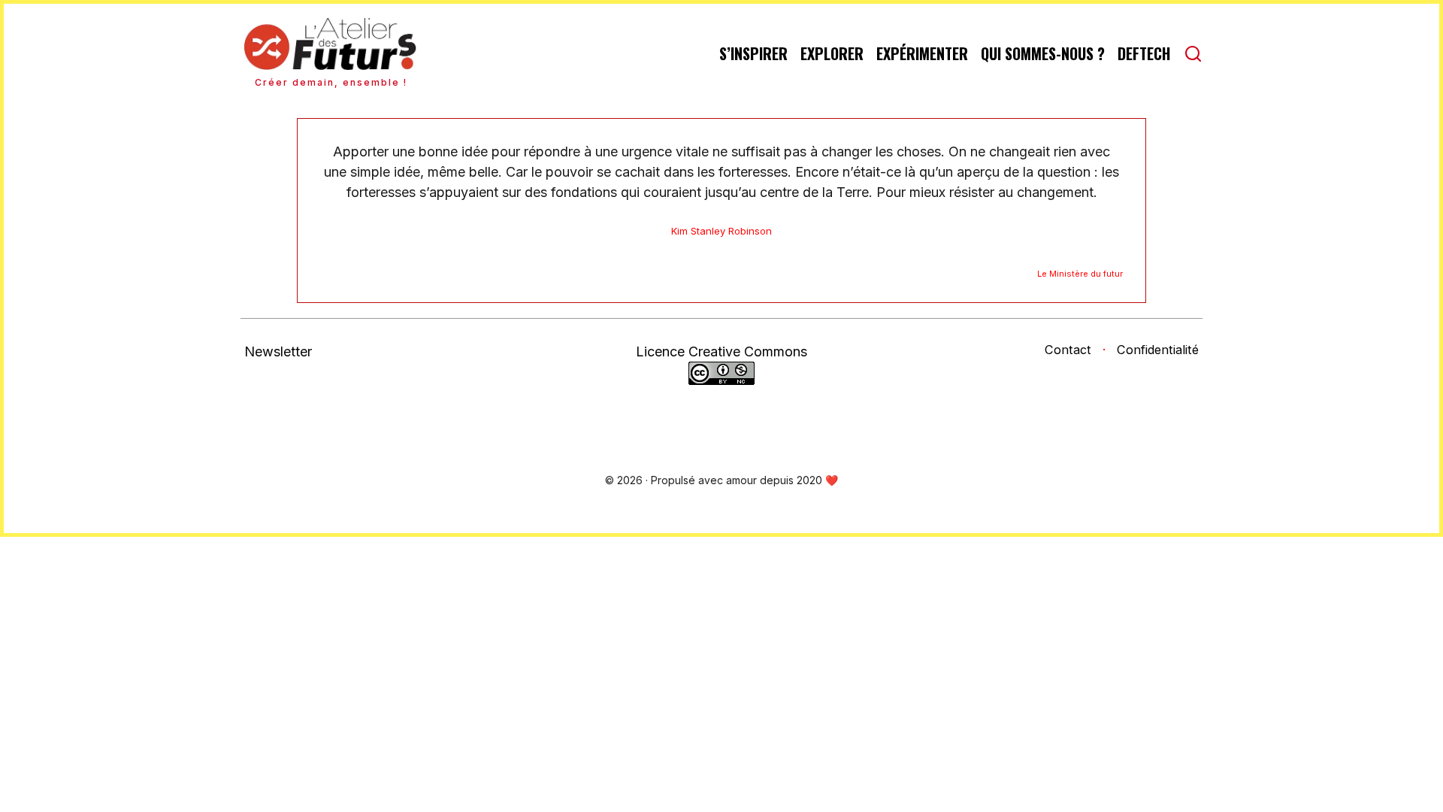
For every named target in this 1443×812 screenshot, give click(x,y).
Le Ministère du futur (1080, 273)
